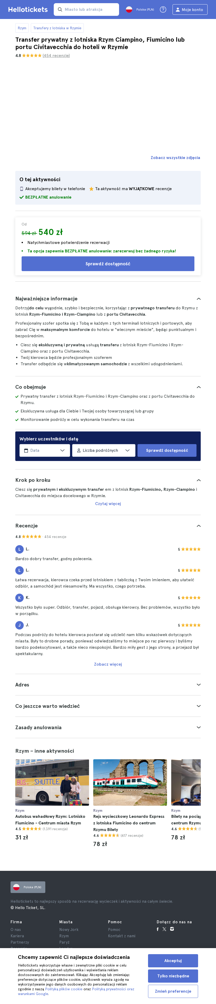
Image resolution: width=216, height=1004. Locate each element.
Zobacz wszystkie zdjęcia (175, 157)
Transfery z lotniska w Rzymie (57, 28)
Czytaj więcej (108, 503)
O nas (16, 929)
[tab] (108, 298)
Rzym (22, 28)
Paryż (64, 942)
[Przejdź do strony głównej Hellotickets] (29, 9)
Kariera (17, 936)
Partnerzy (20, 942)
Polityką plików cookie (63, 989)
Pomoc (114, 929)
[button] (108, 298)
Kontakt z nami (121, 936)
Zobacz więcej (108, 664)
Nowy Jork (68, 929)
